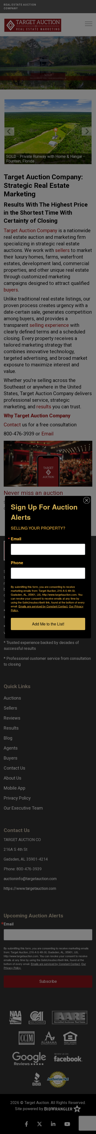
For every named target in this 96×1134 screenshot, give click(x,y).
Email (16, 539)
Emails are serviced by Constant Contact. (43, 606)
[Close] (87, 500)
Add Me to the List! (48, 624)
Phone (17, 563)
